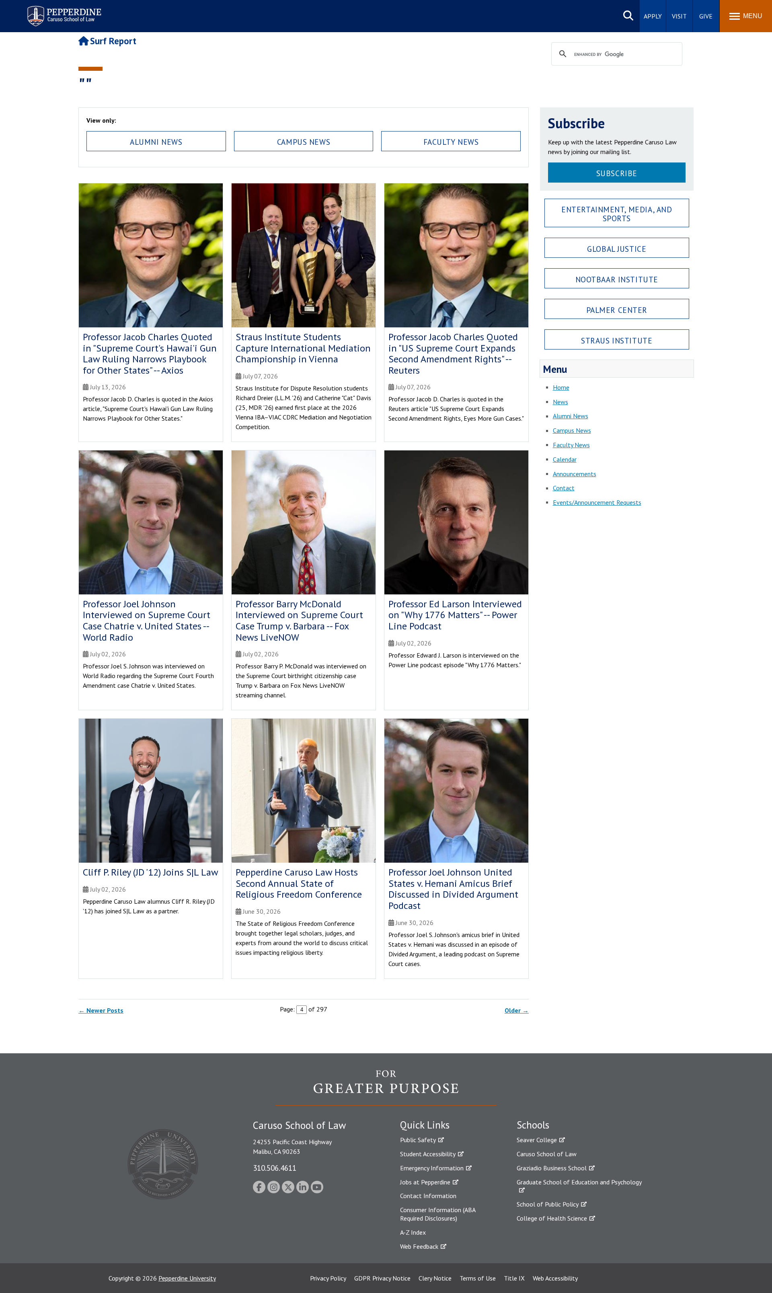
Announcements (574, 474)
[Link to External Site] (386, 1087)
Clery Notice (435, 1278)
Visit (679, 16)
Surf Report (113, 41)
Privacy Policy (328, 1278)
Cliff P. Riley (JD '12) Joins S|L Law (150, 872)
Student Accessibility (428, 1154)
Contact (564, 488)
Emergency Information (432, 1168)
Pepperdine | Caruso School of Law (63, 11)
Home (561, 387)
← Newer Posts (100, 1010)
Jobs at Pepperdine (425, 1182)
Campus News (303, 142)
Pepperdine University (187, 1278)
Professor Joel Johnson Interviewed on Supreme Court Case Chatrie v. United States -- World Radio (146, 620)
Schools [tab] (533, 1124)
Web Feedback (419, 1246)
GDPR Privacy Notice (382, 1278)
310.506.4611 (274, 1168)
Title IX (514, 1278)
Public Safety (418, 1140)
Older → (517, 1010)
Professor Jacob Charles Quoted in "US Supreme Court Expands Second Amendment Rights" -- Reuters (453, 353)
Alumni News (156, 142)
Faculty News (451, 142)
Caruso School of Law (547, 1154)
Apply (653, 16)
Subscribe (616, 173)
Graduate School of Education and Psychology (579, 1182)
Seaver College (537, 1140)
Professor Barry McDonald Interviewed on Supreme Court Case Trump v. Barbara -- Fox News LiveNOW (299, 620)
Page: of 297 (303, 1009)
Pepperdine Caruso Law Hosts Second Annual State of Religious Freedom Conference (299, 883)
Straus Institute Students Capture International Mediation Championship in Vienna (303, 348)
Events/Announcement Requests (597, 502)
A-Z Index (413, 1232)
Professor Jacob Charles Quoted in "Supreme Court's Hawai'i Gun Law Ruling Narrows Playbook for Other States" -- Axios (150, 353)
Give (705, 16)
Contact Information (428, 1196)
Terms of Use (478, 1278)
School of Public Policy (548, 1204)
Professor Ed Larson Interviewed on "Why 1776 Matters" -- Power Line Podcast (455, 615)
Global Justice (616, 249)
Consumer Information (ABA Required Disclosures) (437, 1214)
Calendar (565, 459)
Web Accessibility (555, 1278)
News (560, 402)
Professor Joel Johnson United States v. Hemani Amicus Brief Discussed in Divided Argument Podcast (453, 889)
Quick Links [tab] (425, 1124)
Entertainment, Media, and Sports (616, 213)
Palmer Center (617, 310)
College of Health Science (552, 1218)
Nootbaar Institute (616, 279)
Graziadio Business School (552, 1168)
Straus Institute (616, 340)
